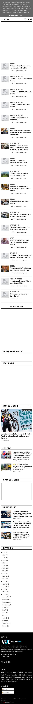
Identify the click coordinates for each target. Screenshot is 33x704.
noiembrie (5, 599)
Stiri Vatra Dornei (15, 143)
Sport (12, 238)
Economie (29, 677)
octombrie (5, 602)
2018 (4, 573)
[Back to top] (28, 699)
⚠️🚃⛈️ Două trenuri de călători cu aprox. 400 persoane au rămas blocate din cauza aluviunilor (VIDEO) (22, 467)
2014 (4, 584)
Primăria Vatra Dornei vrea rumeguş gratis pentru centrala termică (20, 188)
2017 (4, 576)
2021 (4, 565)
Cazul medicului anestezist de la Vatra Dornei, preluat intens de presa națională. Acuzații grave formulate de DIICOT (22, 524)
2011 (4, 592)
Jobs (9, 681)
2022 (4, 563)
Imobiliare (17, 677)
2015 (4, 581)
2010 (4, 594)
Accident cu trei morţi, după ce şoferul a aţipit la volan (20, 215)
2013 (4, 587)
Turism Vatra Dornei (16, 279)
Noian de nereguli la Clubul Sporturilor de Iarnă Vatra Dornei (19, 242)
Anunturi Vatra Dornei (16, 76)
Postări (5, 689)
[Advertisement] (16, 42)
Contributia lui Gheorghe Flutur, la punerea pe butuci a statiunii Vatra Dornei (21, 133)
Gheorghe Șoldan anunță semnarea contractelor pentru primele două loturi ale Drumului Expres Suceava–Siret (22, 514)
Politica (12, 63)
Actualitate (28, 673)
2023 (4, 560)
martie (4, 620)
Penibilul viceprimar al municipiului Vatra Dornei (18, 162)
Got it (22, 15)
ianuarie (4, 626)
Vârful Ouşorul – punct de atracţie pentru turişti (19, 174)
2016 (4, 579)
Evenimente (13, 253)
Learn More (13, 15)
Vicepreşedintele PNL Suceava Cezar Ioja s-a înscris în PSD (20, 269)
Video (7, 679)
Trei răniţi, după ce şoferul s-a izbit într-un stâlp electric (20, 228)
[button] (6, 19)
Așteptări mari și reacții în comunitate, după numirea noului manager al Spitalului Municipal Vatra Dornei (21, 535)
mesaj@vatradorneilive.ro (10, 654)
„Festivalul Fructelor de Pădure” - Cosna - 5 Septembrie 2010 (21, 256)
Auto (14, 681)
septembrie (5, 605)
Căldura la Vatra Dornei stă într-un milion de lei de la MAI (21, 67)
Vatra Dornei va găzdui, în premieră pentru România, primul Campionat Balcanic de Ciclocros (16, 436)
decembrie (5, 597)
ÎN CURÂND (6, 657)
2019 (4, 571)
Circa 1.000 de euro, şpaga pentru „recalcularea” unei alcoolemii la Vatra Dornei (19, 148)
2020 (4, 568)
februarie (5, 623)
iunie (3, 613)
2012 (4, 589)
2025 (4, 555)
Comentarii (6, 692)
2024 (4, 558)
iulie (3, 610)
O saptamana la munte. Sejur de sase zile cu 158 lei (20, 282)
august (4, 607)
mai (3, 615)
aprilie (4, 618)
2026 (4, 552)
